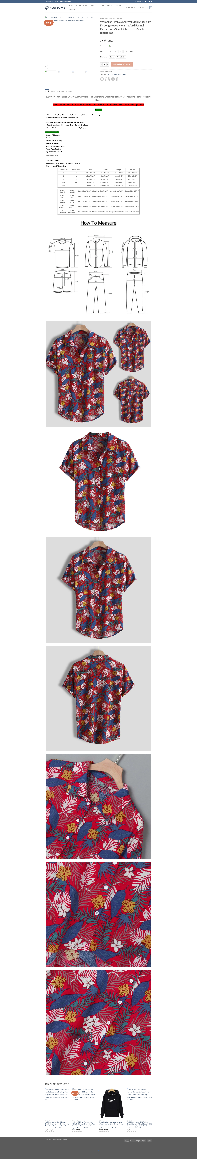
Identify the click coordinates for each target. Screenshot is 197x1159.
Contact (92, 5)
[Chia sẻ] (14, 1147)
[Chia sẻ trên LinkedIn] (116, 79)
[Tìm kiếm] (69, 6)
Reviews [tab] (69, 91)
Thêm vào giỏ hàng (122, 64)
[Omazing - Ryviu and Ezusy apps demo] (55, 8)
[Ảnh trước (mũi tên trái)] (2, 1155)
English (72, 10)
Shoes (119, 74)
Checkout (100, 5)
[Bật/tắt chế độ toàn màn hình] (8, 1147)
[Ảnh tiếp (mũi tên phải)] (8, 1155)
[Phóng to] (47, 67)
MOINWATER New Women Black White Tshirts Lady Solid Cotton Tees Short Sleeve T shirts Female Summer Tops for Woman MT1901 (83, 1125)
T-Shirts (119, 18)
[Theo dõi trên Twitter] (149, 1)
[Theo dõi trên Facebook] (145, 1)
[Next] (93, 42)
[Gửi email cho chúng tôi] (151, 1)
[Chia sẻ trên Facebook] (102, 79)
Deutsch (118, 5)
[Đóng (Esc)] (20, 1147)
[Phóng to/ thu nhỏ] (2, 1147)
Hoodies (114, 74)
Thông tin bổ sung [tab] (57, 91)
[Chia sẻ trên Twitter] (105, 79)
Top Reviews (83, 5)
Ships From (103, 57)
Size (101, 51)
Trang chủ (104, 18)
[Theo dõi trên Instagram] (147, 1)
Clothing (109, 74)
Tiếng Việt (110, 5)
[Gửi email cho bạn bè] (109, 79)
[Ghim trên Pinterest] (113, 79)
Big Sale (74, 5)
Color (101, 46)
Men (112, 18)
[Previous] (48, 42)
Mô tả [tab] (47, 91)
